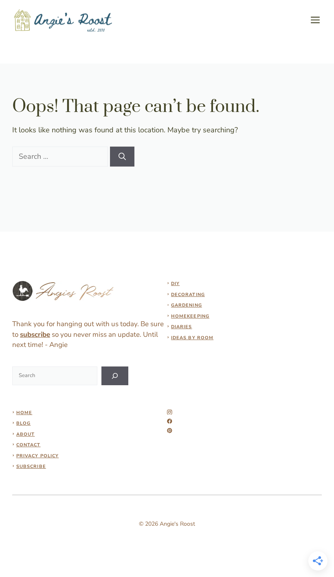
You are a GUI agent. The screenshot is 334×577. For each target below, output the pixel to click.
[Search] (122, 157)
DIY (175, 284)
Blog (23, 423)
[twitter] (169, 421)
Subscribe (31, 466)
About (25, 434)
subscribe (35, 334)
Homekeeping (190, 316)
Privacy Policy (37, 456)
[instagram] (169, 412)
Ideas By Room (192, 338)
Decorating (188, 295)
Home (24, 413)
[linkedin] (169, 430)
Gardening (186, 305)
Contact (28, 445)
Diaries (181, 327)
